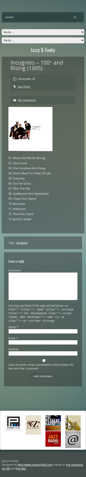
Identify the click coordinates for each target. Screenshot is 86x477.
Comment (14, 270)
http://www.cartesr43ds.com (35, 465)
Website (13, 349)
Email (12, 338)
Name (13, 327)
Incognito (22, 243)
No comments (27, 100)
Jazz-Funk (24, 86)
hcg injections (74, 465)
